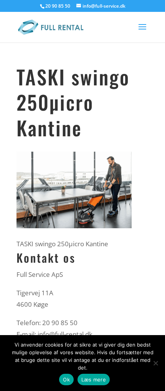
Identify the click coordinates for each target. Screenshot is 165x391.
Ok (66, 379)
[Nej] (155, 363)
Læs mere (93, 379)
